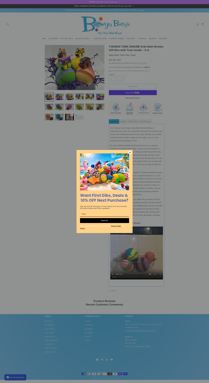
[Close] (130, 152)
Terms (82, 228)
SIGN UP (104, 220)
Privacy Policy (116, 226)
